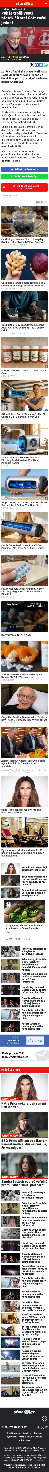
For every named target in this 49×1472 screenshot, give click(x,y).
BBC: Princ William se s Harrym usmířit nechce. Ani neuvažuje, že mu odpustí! (35, 880)
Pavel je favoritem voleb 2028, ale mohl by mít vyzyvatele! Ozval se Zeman (33, 1318)
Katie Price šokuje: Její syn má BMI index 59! (34, 869)
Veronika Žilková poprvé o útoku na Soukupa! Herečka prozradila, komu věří (33, 1306)
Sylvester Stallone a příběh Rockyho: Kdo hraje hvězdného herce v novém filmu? (34, 1367)
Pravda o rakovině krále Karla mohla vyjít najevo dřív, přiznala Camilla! (34, 1391)
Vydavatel (12, 1437)
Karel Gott (13, 195)
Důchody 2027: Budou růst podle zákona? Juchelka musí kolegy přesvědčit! (34, 1233)
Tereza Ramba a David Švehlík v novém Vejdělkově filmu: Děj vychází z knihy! (34, 1330)
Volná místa (24, 1440)
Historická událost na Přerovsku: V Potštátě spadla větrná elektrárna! (34, 1379)
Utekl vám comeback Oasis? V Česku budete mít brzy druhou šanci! (34, 990)
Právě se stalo (10, 1070)
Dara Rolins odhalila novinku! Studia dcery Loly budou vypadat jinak (34, 1014)
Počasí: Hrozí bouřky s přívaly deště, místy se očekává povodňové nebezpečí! (34, 1270)
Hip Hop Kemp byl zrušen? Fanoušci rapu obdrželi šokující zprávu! (34, 1342)
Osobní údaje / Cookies (30, 1437)
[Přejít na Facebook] (38, 1427)
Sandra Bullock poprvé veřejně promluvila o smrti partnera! (34, 893)
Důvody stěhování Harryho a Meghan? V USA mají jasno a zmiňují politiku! (33, 1002)
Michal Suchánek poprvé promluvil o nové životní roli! (32, 1026)
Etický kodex (13, 1433)
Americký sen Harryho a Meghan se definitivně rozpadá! (34, 951)
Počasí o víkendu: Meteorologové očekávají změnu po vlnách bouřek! (33, 1355)
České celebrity (19, 9)
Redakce (26, 1433)
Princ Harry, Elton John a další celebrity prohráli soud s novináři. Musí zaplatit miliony (34, 965)
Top (44, 1422)
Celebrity (5, 9)
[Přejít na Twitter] (42, 1427)
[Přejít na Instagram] (46, 1427)
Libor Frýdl (12, 57)
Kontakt (37, 1433)
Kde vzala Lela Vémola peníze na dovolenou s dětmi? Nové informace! (34, 977)
